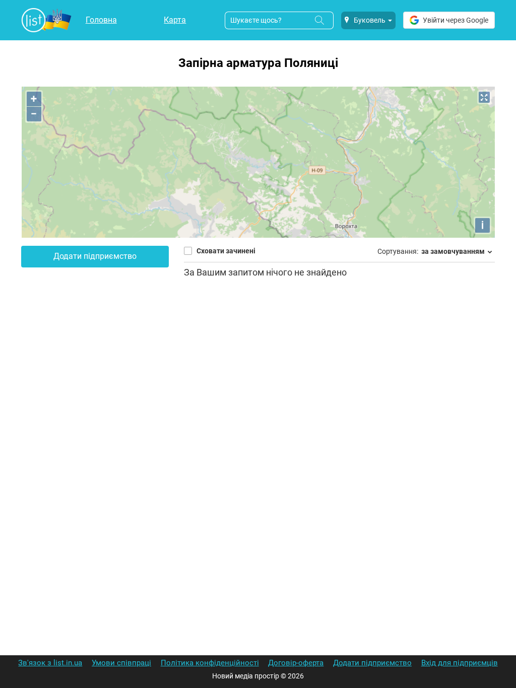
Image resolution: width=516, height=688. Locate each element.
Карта (175, 20)
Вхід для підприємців (459, 662)
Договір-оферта (296, 662)
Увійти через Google (455, 20)
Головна (101, 20)
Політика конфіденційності (210, 662)
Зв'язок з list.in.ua (50, 662)
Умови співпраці (121, 662)
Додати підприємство (95, 256)
